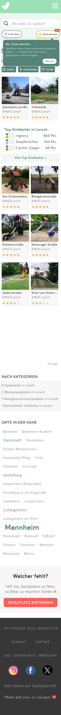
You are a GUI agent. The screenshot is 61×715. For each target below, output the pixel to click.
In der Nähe (13, 34)
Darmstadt (12, 439)
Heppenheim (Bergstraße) (22, 483)
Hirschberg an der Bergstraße (24, 492)
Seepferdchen (27, 142)
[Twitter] (47, 673)
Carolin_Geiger (28, 148)
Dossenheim (35, 440)
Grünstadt (29, 466)
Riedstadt (31, 536)
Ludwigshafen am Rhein (20, 518)
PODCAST (18, 628)
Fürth (39, 457)
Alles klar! (49, 61)
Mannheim (22, 527)
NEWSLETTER (48, 628)
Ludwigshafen (15, 509)
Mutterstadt (11, 536)
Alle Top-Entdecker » (30, 157)
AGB (7, 655)
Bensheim (10, 431)
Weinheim (46, 544)
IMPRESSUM (48, 655)
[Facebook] (30, 673)
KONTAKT (19, 642)
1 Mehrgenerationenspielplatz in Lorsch (30, 399)
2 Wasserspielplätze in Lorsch (23, 392)
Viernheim (27, 544)
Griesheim (10, 466)
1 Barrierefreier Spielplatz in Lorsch (27, 405)
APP (6, 628)
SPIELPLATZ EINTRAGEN (30, 602)
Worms (29, 553)
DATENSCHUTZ (25, 655)
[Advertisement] (32, 340)
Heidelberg (12, 474)
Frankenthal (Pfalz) (17, 457)
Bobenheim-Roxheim (37, 431)
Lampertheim (34, 501)
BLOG (31, 628)
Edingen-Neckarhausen (20, 449)
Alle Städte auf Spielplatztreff (30, 685)
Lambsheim (11, 501)
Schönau (9, 544)
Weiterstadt (11, 553)
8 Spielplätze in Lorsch (18, 385)
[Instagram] (13, 673)
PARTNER (42, 642)
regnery (22, 136)
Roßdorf (49, 536)
